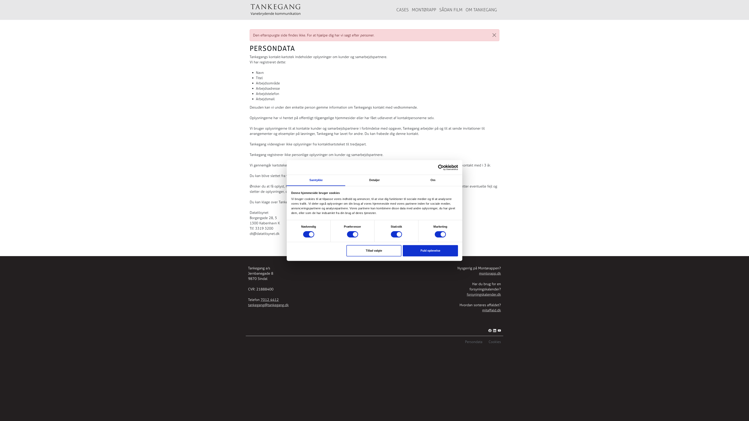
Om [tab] (432, 180)
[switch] (352, 234)
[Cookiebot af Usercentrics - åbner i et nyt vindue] (441, 167)
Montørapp (424, 10)
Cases (402, 10)
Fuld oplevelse (430, 250)
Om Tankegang (481, 10)
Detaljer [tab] (374, 180)
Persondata (473, 341)
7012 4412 (270, 299)
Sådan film (450, 10)
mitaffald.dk (491, 310)
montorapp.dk (490, 273)
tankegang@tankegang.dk (268, 304)
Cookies (495, 341)
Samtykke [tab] (316, 180)
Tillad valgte (374, 250)
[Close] (494, 35)
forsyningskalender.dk (484, 294)
